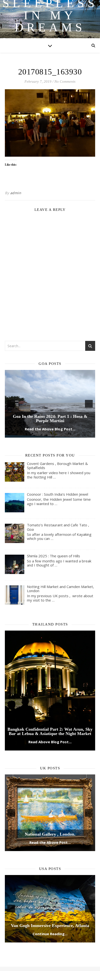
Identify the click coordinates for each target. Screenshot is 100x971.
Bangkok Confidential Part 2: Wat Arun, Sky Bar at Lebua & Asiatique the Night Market (50, 694)
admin (15, 193)
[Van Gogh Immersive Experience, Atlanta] (50, 872)
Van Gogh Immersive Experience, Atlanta (50, 889)
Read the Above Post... (50, 805)
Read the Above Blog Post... (50, 392)
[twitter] (44, 942)
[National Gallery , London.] (50, 776)
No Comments (64, 81)
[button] (11, 385)
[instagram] (51, 942)
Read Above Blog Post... (50, 705)
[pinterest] (59, 942)
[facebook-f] (36, 942)
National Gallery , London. (50, 797)
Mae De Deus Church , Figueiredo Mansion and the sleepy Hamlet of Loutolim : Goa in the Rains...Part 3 (50, 380)
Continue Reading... (50, 897)
